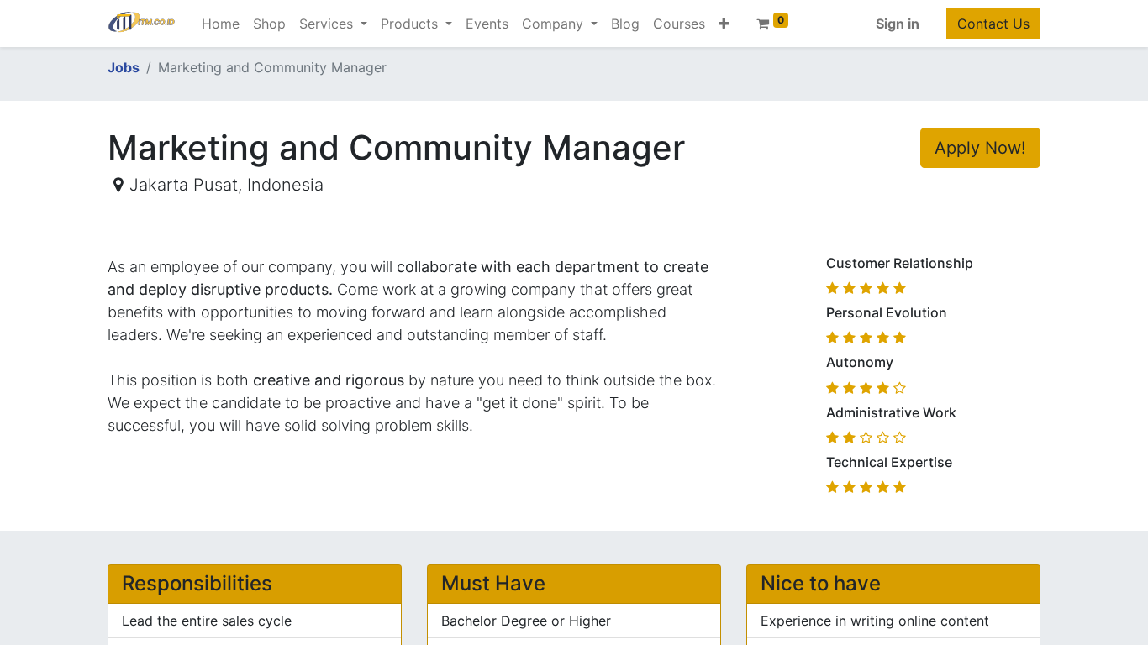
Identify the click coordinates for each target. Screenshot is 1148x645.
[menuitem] (220, 23)
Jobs (124, 67)
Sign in (897, 23)
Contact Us (993, 23)
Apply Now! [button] (980, 148)
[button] (724, 23)
